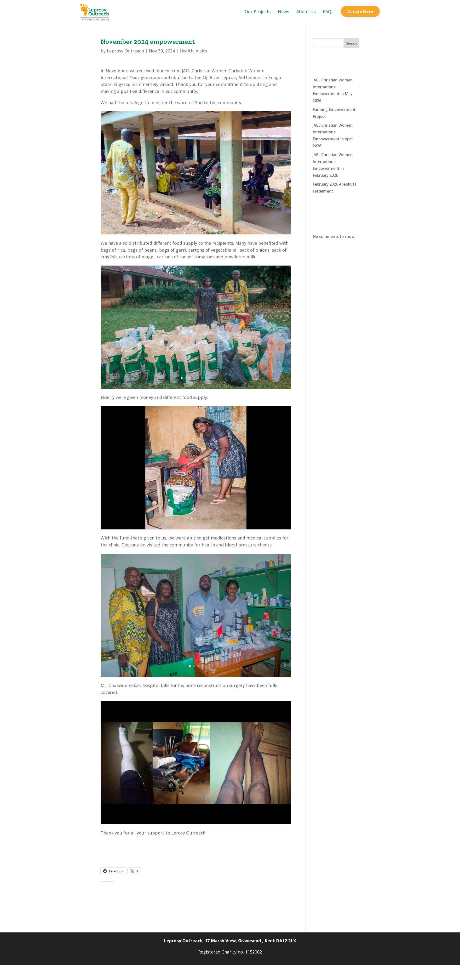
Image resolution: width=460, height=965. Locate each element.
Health (186, 51)
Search (351, 43)
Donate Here (360, 11)
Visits (201, 51)
